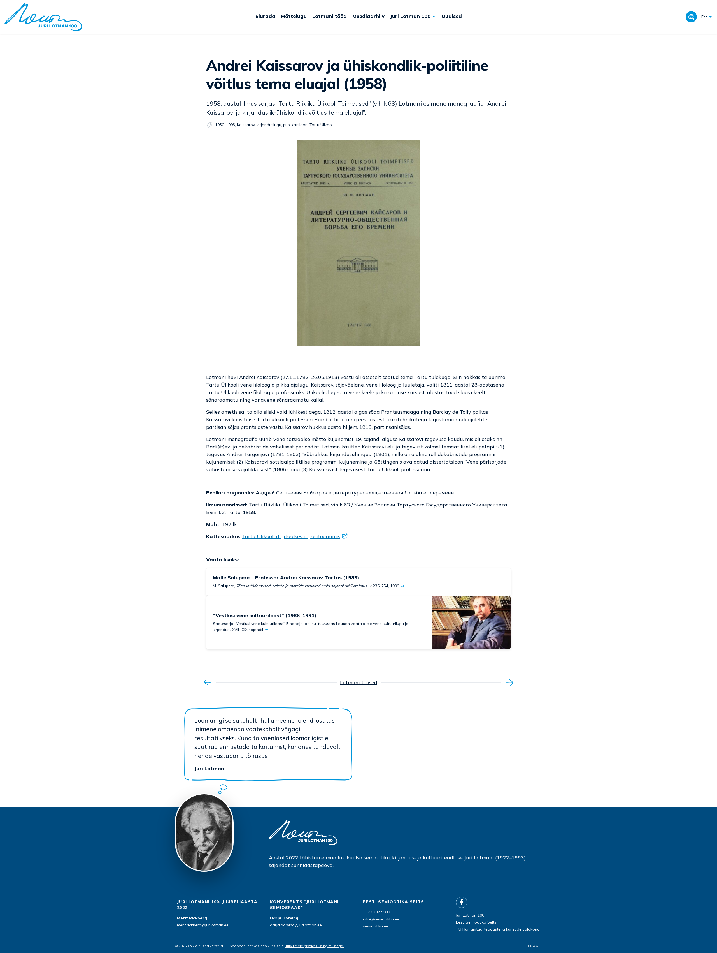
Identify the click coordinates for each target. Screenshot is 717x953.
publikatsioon (295, 124)
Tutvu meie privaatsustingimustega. (314, 946)
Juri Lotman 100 (470, 915)
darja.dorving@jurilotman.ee (296, 924)
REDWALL (533, 945)
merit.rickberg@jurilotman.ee (203, 924)
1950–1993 (225, 124)
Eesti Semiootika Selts (476, 922)
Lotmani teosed (358, 682)
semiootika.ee (375, 926)
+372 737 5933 (376, 912)
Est (704, 16)
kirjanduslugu (269, 124)
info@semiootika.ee (381, 919)
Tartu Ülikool (321, 124)
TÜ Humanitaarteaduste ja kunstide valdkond (498, 929)
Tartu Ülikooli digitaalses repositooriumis (291, 536)
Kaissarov (246, 124)
